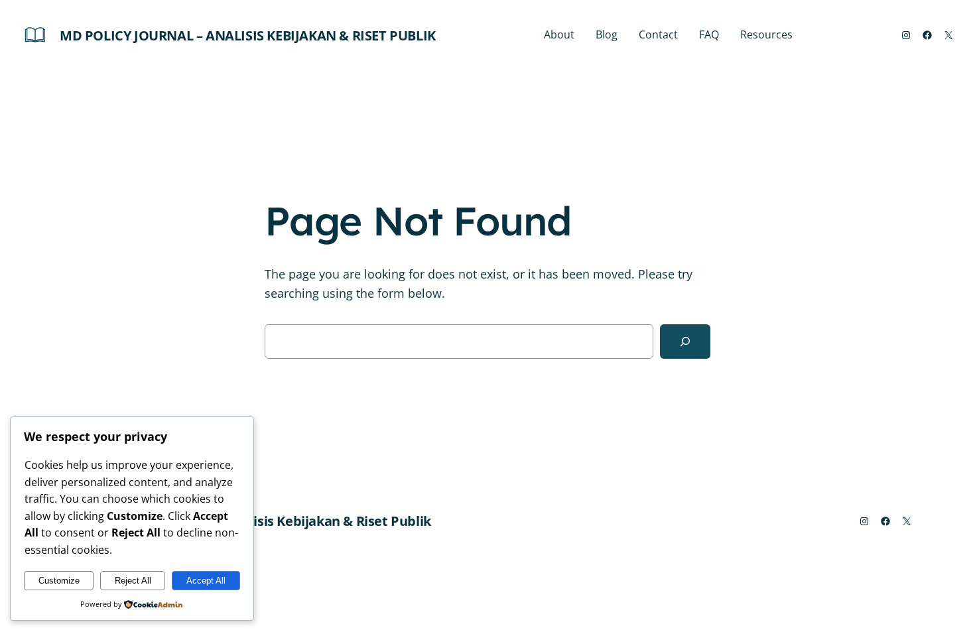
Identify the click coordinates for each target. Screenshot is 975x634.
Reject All (133, 581)
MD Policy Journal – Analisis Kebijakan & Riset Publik (248, 35)
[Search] (685, 341)
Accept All (206, 581)
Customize (59, 581)
